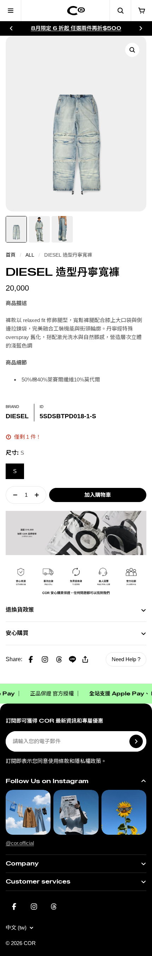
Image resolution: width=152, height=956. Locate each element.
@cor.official (20, 843)
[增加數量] (38, 495)
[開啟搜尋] (120, 10)
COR (30, 943)
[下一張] (140, 28)
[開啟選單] (10, 10)
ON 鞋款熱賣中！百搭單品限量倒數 (76, 28)
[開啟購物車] (141, 10)
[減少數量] (13, 495)
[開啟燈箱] (132, 50)
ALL (29, 255)
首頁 (11, 255)
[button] (45, 659)
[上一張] (11, 28)
